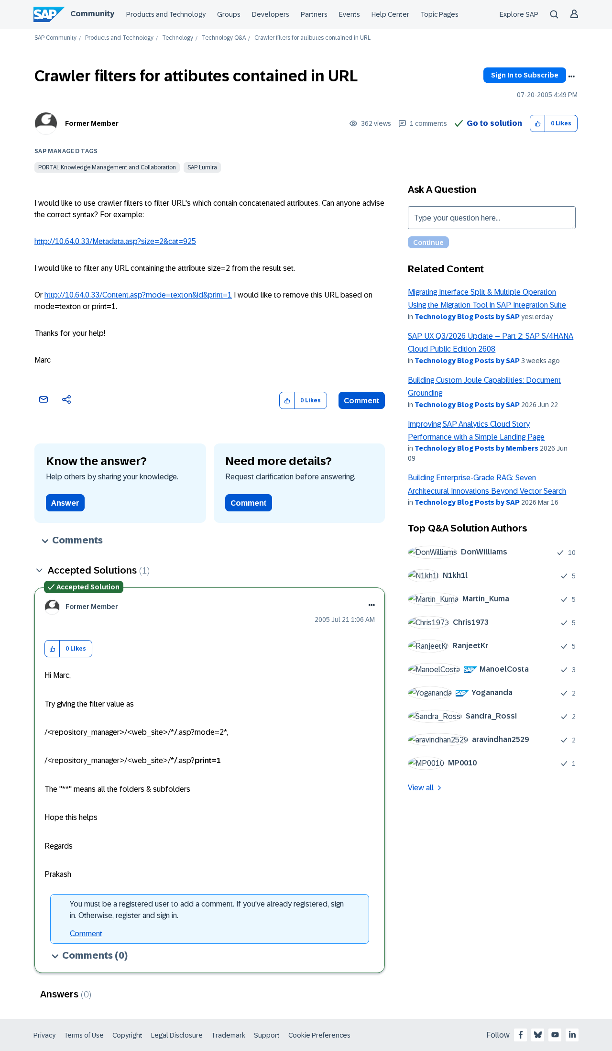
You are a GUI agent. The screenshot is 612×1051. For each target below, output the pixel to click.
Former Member (92, 123)
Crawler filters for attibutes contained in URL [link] (312, 38)
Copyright (127, 1035)
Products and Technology (166, 14)
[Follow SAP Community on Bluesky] (538, 1035)
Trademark (228, 1035)
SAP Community (55, 38)
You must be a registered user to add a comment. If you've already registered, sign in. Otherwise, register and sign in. (207, 909)
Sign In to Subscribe (524, 75)
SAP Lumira (202, 167)
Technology (177, 38)
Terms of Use (84, 1035)
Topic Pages (440, 14)
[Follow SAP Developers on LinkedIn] (572, 1035)
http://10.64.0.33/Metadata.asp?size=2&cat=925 (115, 241)
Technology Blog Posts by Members (476, 448)
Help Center (390, 14)
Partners (314, 14)
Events (349, 14)
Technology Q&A (224, 38)
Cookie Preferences (319, 1035)
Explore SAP (519, 14)
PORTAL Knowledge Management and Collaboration (107, 167)
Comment (362, 401)
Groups (228, 14)
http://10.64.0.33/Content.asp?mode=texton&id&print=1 (138, 295)
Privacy (44, 1035)
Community (92, 14)
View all (421, 788)
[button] (537, 123)
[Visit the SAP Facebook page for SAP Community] (521, 1035)
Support (267, 1035)
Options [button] (571, 76)
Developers (270, 14)
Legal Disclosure (177, 1035)
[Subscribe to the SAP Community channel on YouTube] (555, 1035)
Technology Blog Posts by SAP (467, 317)
